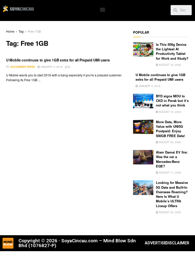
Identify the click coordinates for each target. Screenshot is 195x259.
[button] (102, 9)
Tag (21, 31)
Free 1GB (34, 31)
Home (10, 31)
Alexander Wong (22, 67)
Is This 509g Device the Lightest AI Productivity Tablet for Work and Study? (172, 51)
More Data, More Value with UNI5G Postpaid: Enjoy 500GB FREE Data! (170, 128)
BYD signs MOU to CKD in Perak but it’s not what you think (172, 100)
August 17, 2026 (169, 172)
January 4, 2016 (51, 67)
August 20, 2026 (169, 142)
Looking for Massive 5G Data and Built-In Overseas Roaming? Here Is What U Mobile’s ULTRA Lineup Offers (172, 194)
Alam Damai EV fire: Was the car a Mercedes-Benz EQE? (172, 159)
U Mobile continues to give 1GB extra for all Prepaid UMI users (58, 59)
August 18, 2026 (169, 65)
